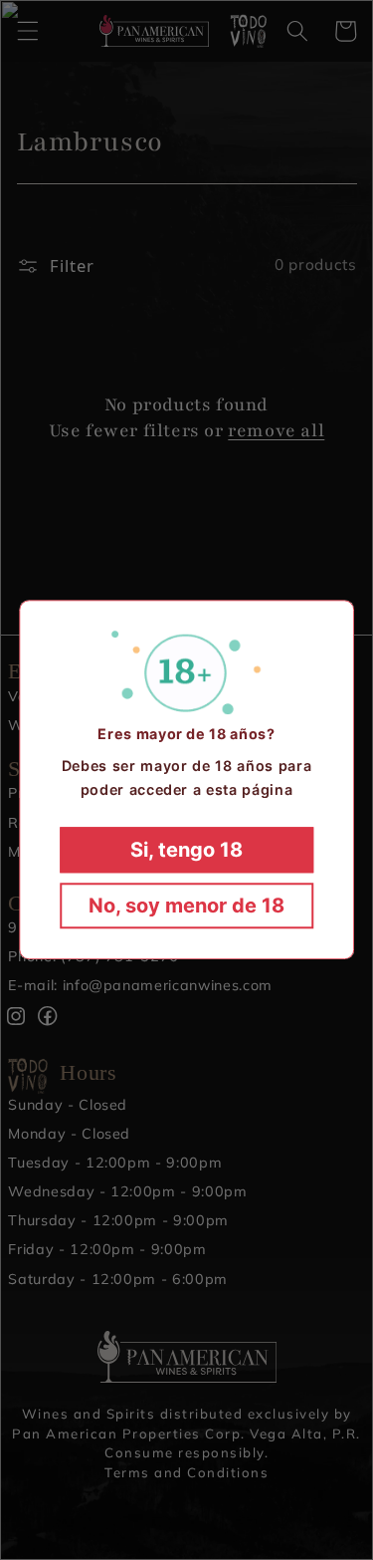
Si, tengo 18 (186, 851)
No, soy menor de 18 (186, 906)
